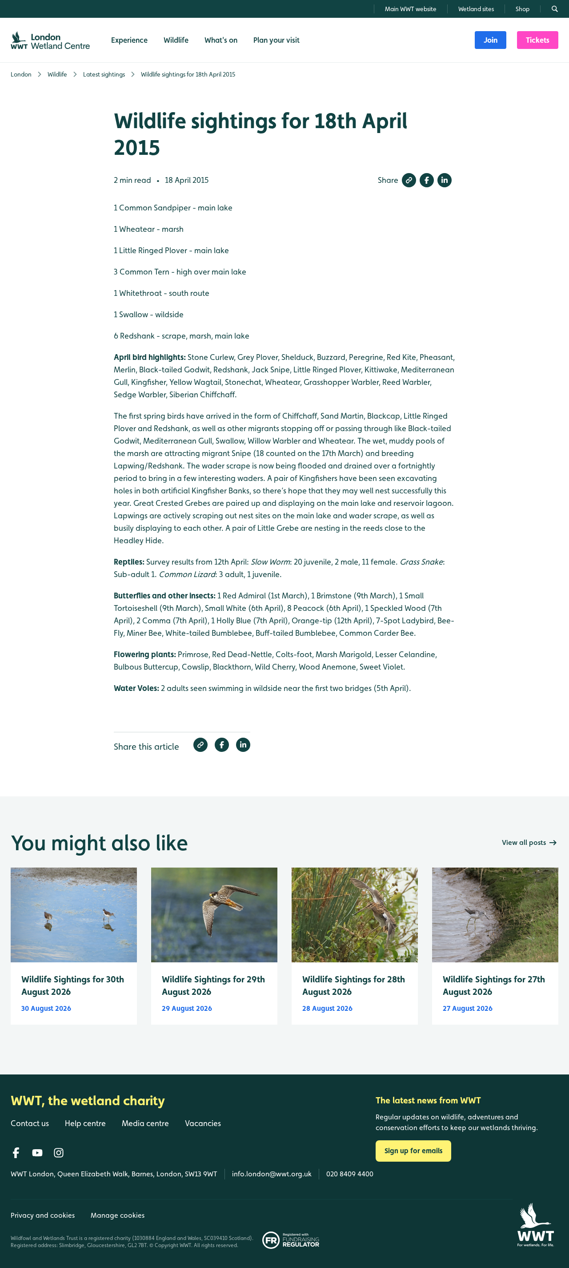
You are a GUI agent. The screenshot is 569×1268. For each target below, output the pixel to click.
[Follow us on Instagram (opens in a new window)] (58, 1152)
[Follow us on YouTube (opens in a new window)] (37, 1152)
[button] (409, 180)
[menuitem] (490, 40)
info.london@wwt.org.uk (272, 1174)
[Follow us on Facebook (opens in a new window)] (16, 1152)
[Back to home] (535, 1224)
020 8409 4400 (349, 1174)
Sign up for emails (413, 1151)
